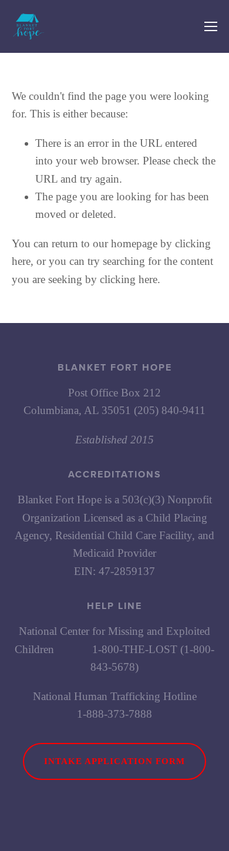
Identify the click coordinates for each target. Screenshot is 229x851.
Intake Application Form (114, 761)
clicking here (128, 279)
